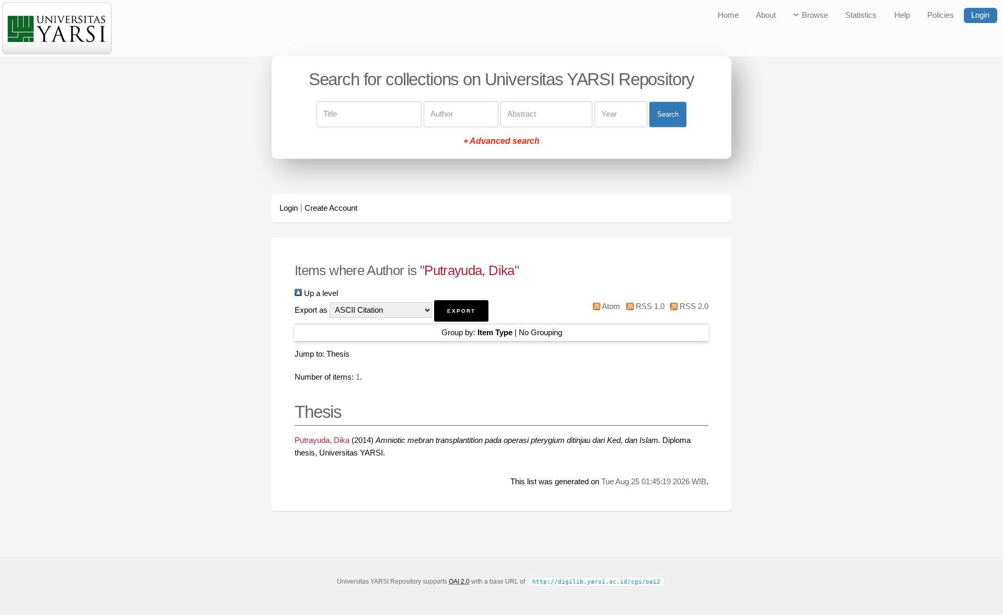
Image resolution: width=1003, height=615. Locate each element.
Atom (610, 306)
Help (902, 15)
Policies (940, 15)
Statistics (861, 15)
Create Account (331, 208)
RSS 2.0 (693, 306)
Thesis (337, 354)
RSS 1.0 (649, 306)
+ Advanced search (501, 141)
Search (668, 114)
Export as (311, 310)
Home (728, 15)
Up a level (320, 293)
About (766, 15)
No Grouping (540, 332)
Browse (815, 15)
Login (980, 15)
